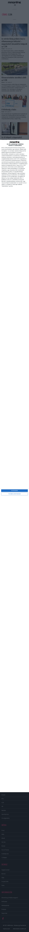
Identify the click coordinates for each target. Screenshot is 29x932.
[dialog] (14, 466)
